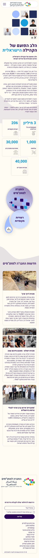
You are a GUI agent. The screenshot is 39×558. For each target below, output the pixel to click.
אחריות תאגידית (28, 548)
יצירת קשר (30, 535)
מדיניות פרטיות (29, 539)
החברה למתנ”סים (11, 479)
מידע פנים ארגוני (28, 530)
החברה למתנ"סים (19, 191)
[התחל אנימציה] (35, 37)
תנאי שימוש (30, 537)
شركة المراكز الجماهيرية (17, 5)
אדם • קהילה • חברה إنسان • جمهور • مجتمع (17, 5)
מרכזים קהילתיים (28, 523)
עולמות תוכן (30, 526)
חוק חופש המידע (28, 544)
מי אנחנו (31, 532)
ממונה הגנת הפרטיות (27, 546)
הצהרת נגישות (29, 541)
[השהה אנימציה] (32, 37)
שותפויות (31, 528)
